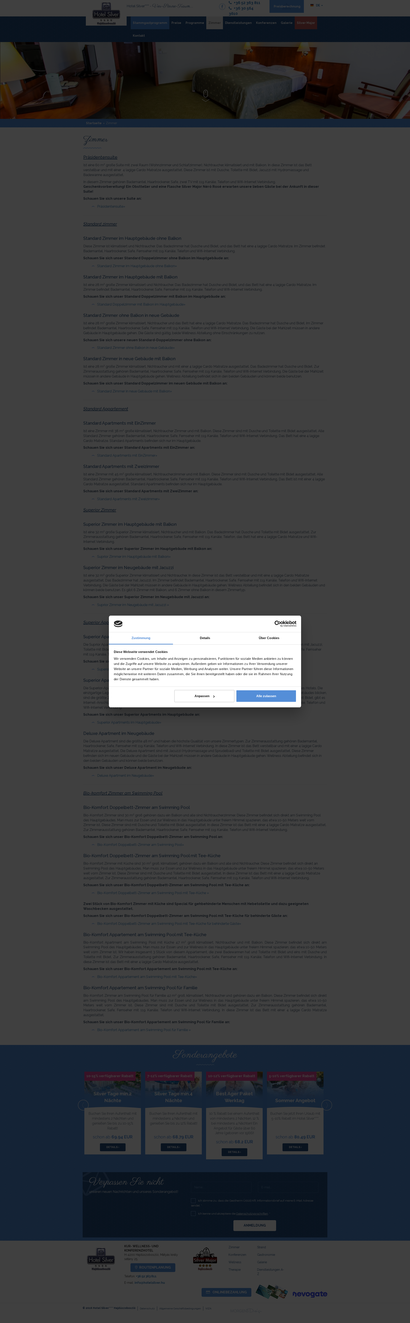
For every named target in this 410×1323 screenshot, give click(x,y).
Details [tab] (205, 638)
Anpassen (202, 696)
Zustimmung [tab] (141, 638)
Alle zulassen (266, 696)
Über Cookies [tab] (269, 638)
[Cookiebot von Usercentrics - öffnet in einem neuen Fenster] (277, 624)
